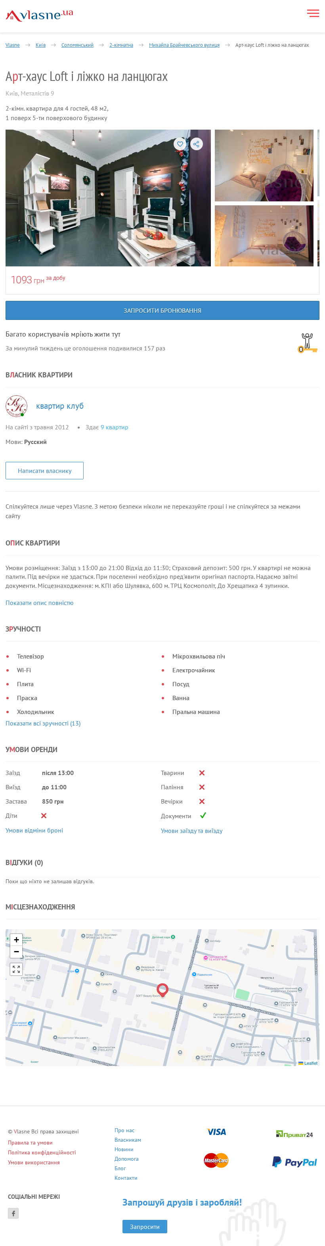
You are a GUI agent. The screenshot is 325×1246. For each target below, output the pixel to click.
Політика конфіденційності (42, 1152)
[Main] (39, 16)
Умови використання (34, 1162)
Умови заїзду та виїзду (191, 830)
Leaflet (310, 1063)
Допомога (127, 1159)
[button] (163, 990)
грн (39, 280)
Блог (120, 1169)
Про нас (124, 1131)
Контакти (126, 1178)
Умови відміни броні (34, 830)
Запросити (145, 1227)
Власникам (128, 1140)
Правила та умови (30, 1142)
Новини (124, 1150)
